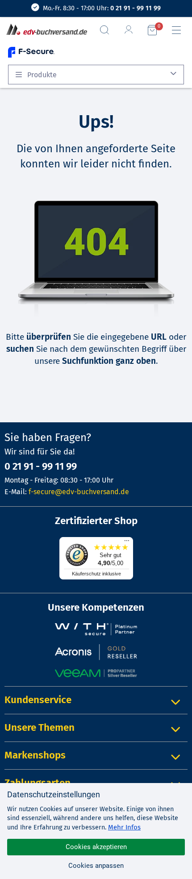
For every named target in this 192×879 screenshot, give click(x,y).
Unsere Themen (39, 727)
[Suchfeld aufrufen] (108, 29)
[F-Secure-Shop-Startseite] (31, 52)
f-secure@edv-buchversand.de (79, 491)
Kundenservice (37, 700)
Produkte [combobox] (41, 75)
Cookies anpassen (96, 866)
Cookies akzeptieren (96, 847)
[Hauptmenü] (180, 30)
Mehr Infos (124, 827)
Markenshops (35, 755)
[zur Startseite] (44, 30)
